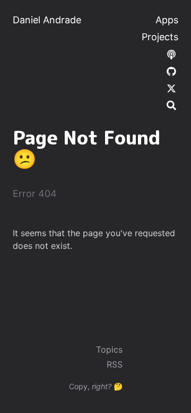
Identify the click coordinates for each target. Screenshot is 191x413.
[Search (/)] (171, 104)
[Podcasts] (171, 53)
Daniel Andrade (47, 19)
